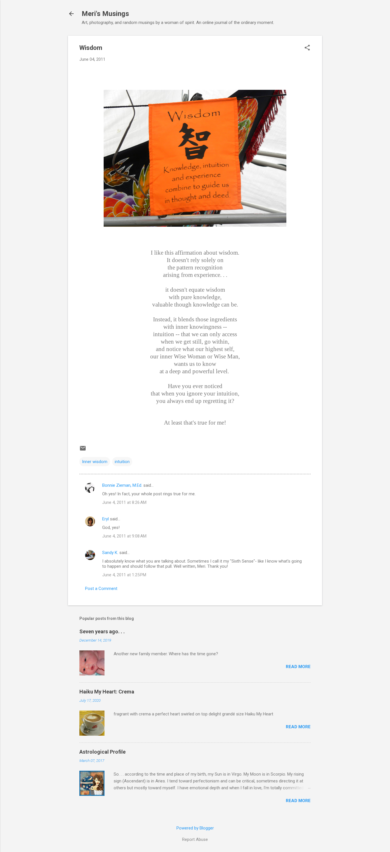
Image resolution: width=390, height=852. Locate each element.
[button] (307, 48)
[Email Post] (82, 450)
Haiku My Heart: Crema (106, 692)
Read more (298, 666)
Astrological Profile (102, 752)
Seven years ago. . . (102, 631)
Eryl (105, 519)
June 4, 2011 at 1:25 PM (124, 574)
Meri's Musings (105, 14)
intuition (122, 461)
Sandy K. (110, 552)
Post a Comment (101, 588)
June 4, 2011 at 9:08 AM (124, 536)
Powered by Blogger (195, 828)
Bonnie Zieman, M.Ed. (122, 485)
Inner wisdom (94, 461)
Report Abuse (195, 839)
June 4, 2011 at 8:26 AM (124, 502)
